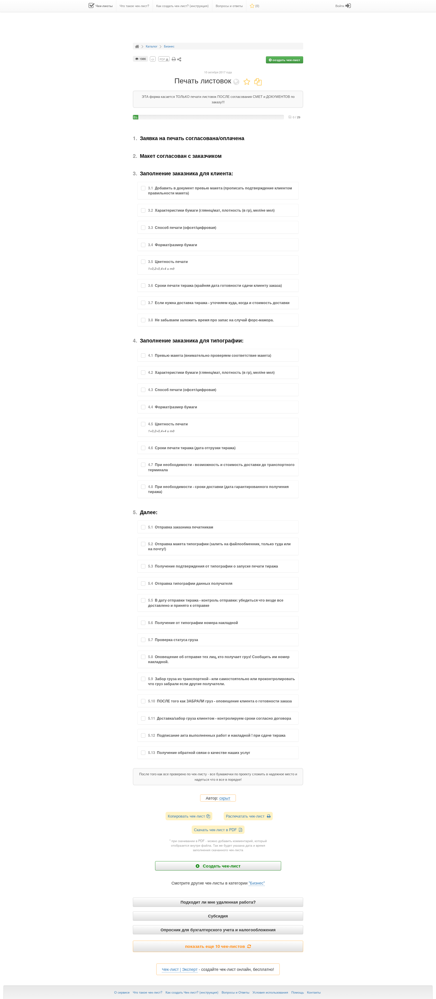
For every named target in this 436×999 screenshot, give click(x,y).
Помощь (297, 992)
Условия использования (270, 992)
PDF (163, 59)
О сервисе (122, 992)
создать (286, 59)
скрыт (224, 798)
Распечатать (246, 816)
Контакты (314, 992)
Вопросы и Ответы (235, 992)
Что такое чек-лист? (147, 992)
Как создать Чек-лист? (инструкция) (192, 992)
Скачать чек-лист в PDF (216, 829)
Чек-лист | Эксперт (180, 969)
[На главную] (137, 46)
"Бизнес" (257, 883)
